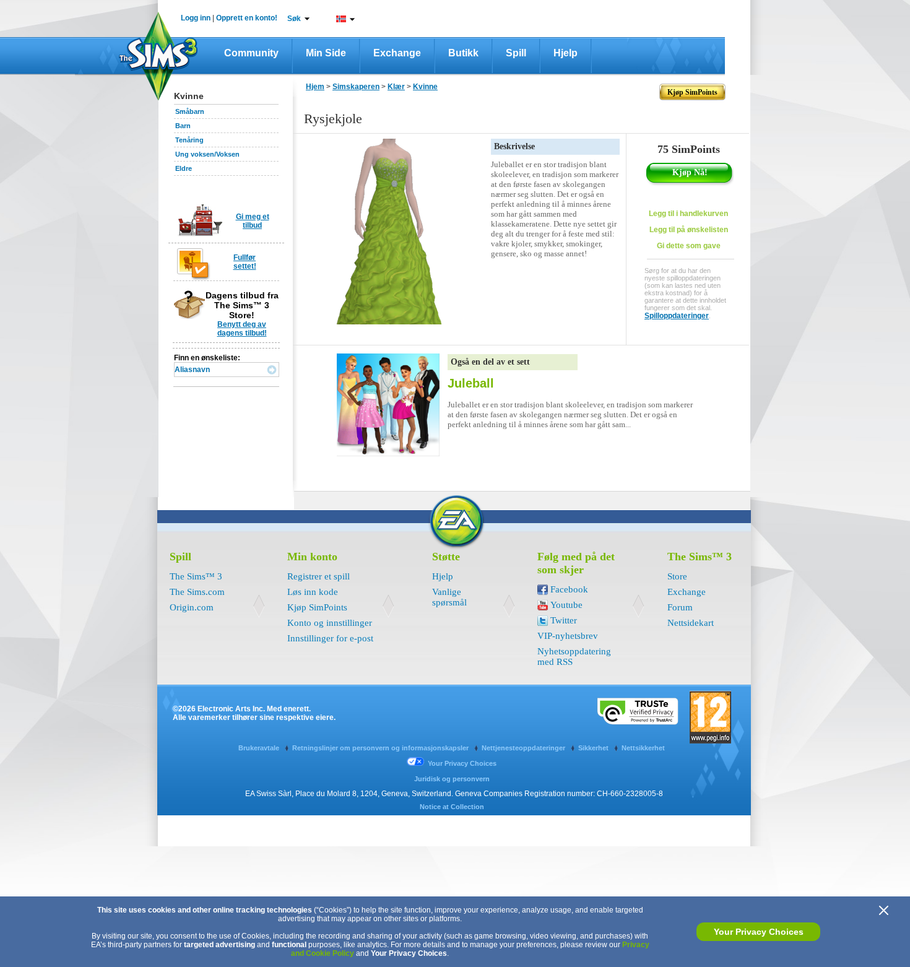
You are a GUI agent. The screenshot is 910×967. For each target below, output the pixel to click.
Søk (294, 18)
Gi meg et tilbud (252, 221)
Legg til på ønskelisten (688, 229)
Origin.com (192, 607)
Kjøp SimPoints (317, 607)
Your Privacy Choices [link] (462, 763)
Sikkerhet (594, 748)
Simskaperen (355, 86)
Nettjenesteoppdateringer (524, 748)
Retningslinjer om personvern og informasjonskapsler (381, 748)
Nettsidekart (690, 623)
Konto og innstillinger (329, 623)
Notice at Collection (452, 806)
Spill (516, 53)
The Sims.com (197, 592)
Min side (326, 53)
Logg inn (195, 18)
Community (251, 53)
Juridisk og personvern (452, 779)
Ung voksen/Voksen (207, 154)
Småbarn (189, 111)
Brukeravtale (259, 748)
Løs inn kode (312, 592)
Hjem (315, 86)
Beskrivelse (514, 146)
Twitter (563, 620)
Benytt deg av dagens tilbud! (242, 328)
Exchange (397, 53)
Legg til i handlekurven (688, 213)
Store (677, 576)
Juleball (471, 383)
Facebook (569, 589)
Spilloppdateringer (676, 315)
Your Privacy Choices (759, 932)
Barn (183, 125)
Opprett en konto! (246, 18)
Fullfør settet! (244, 262)
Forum (680, 607)
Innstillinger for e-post (330, 638)
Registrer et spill (318, 576)
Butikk (463, 53)
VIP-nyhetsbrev (567, 636)
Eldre (183, 168)
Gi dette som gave (689, 245)
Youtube (566, 605)
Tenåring (189, 140)
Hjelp (565, 53)
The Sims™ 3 (196, 576)
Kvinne (425, 86)
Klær (396, 86)
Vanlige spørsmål (449, 597)
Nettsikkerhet (643, 748)
